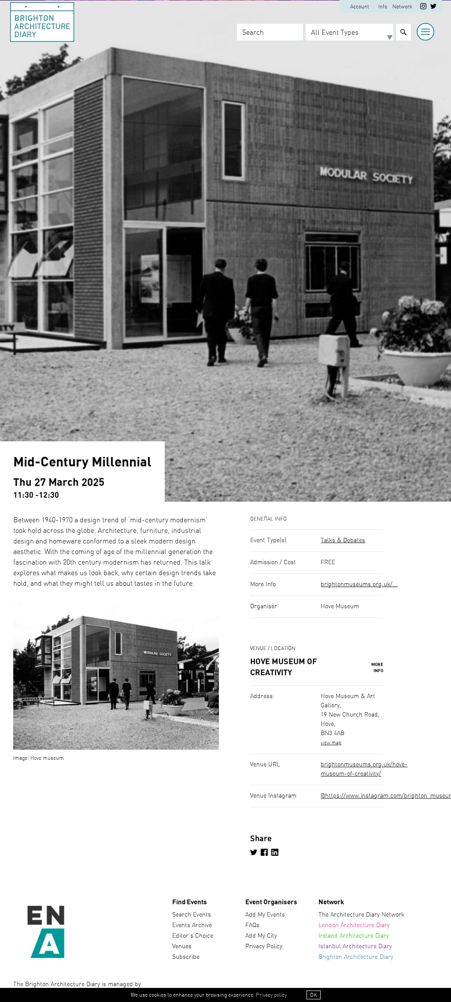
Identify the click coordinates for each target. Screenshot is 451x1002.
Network (402, 6)
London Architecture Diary (354, 925)
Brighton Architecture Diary (355, 957)
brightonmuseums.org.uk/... (359, 584)
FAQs (252, 925)
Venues (182, 946)
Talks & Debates (343, 540)
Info (382, 6)
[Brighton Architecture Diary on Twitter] (433, 7)
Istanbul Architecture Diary (355, 946)
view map (331, 742)
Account (359, 6)
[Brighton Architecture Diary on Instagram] (423, 7)
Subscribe (186, 957)
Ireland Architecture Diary (353, 936)
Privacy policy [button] (271, 995)
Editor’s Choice (192, 936)
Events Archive (192, 925)
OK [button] (313, 995)
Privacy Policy (263, 946)
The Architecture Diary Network (361, 915)
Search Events (191, 915)
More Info (377, 667)
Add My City (261, 936)
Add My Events (265, 915)
